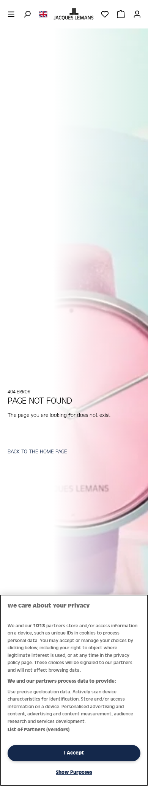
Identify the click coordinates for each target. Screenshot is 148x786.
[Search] (27, 14)
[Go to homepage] (74, 14)
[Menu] (11, 14)
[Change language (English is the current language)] (43, 13)
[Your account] (137, 14)
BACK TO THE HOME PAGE (37, 451)
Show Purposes (74, 772)
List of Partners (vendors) (38, 729)
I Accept (74, 752)
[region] (74, 690)
